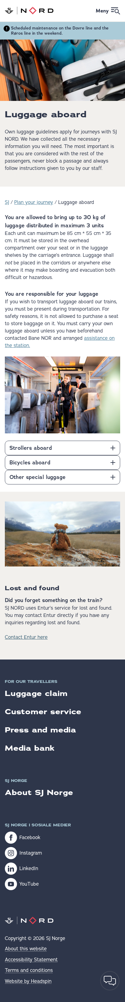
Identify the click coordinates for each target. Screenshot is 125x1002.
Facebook (29, 837)
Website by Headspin (28, 981)
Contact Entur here (26, 637)
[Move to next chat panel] (110, 981)
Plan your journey (33, 202)
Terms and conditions (29, 970)
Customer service (43, 711)
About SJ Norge (39, 792)
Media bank (30, 748)
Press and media (40, 730)
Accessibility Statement (31, 960)
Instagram (30, 853)
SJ (7, 202)
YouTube (29, 884)
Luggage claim (36, 693)
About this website (26, 949)
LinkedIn (28, 868)
